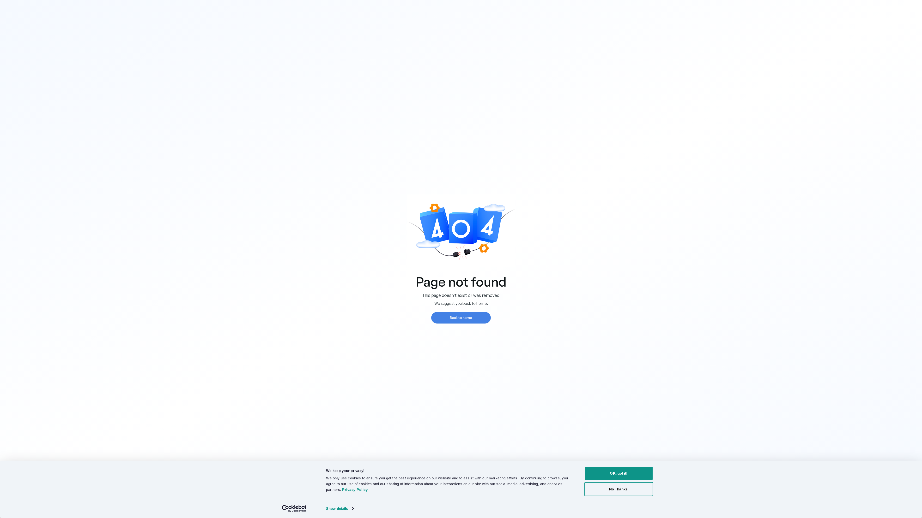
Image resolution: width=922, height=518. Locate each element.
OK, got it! (618, 473)
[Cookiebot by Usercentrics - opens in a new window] (294, 508)
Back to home (461, 318)
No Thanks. (618, 489)
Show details (337, 508)
